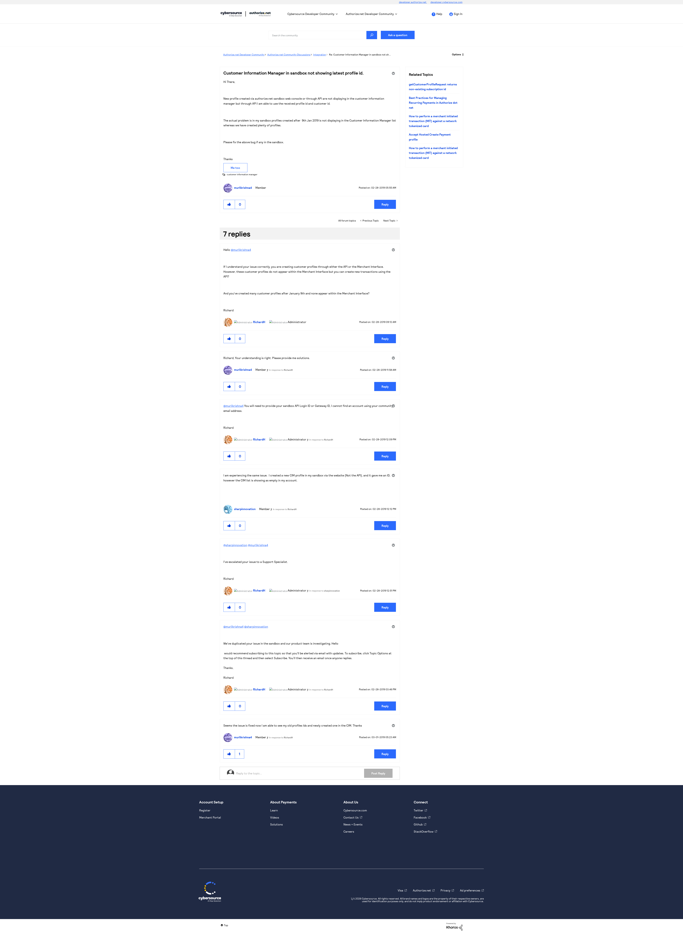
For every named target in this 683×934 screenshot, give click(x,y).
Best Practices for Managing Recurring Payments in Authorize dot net (433, 102)
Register (204, 810)
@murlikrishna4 (241, 249)
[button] (229, 204)
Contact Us (351, 817)
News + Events (352, 824)
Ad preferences (470, 890)
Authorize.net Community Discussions (288, 54)
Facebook (420, 817)
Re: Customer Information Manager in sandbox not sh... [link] (360, 54)
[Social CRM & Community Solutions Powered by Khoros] (454, 926)
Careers (348, 831)
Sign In (458, 13)
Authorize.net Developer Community (370, 13)
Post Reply (378, 773)
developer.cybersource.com (446, 2)
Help (439, 13)
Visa (400, 890)
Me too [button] (235, 167)
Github (418, 824)
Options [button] (456, 54)
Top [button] (226, 925)
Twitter (418, 810)
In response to (281, 370)
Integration (319, 54)
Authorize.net (422, 890)
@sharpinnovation (235, 545)
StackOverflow (423, 831)
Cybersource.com (355, 810)
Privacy (445, 890)
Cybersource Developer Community (231, 13)
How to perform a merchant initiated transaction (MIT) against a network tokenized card (433, 121)
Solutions (276, 824)
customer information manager (242, 174)
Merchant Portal (210, 817)
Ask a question (397, 35)
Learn (274, 810)
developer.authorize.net (413, 2)
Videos (274, 817)
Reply (385, 204)
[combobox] (322, 35)
